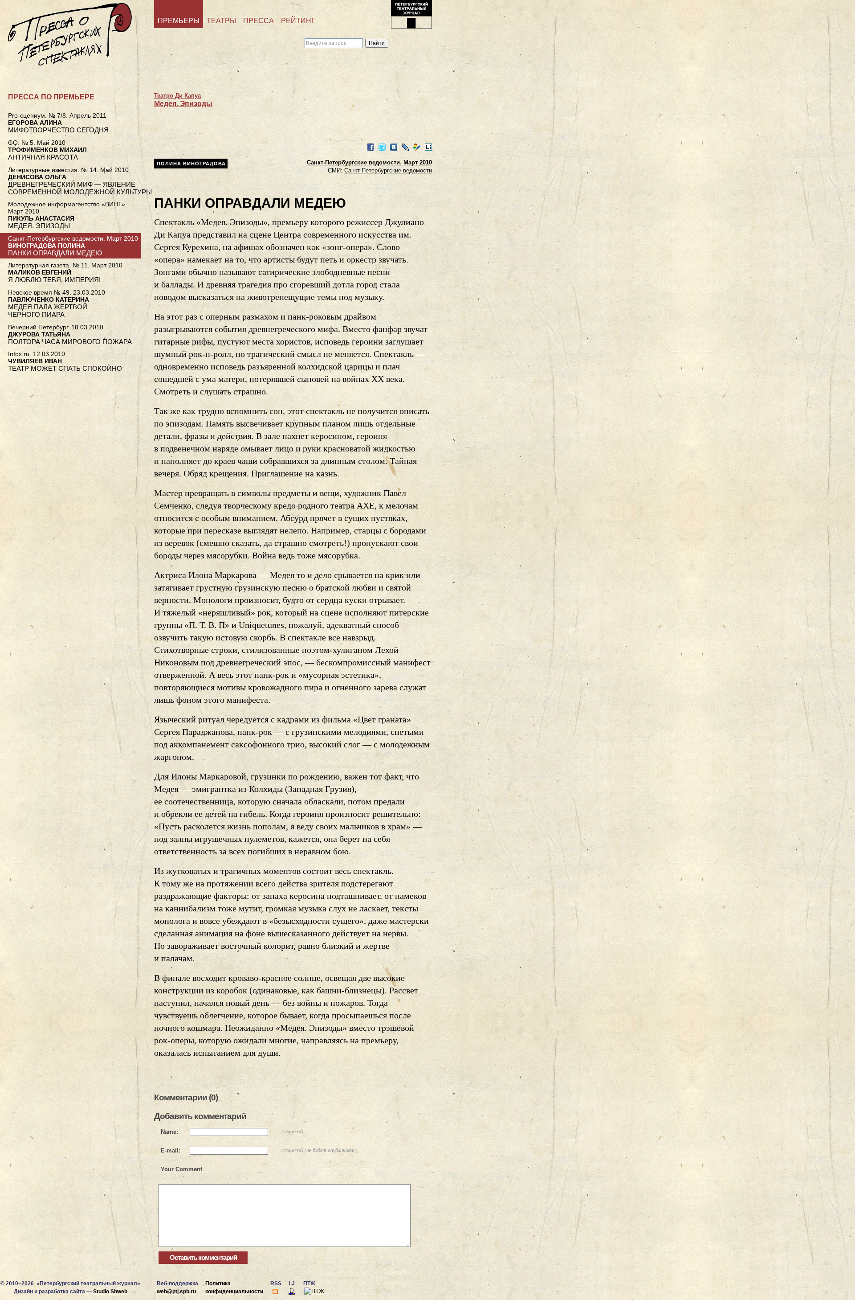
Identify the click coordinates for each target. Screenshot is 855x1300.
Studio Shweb (110, 1291)
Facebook (370, 147)
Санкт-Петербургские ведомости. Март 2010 (369, 162)
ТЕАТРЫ (221, 21)
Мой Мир (416, 147)
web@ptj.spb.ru (176, 1291)
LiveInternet (428, 147)
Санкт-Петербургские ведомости (388, 170)
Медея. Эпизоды (183, 103)
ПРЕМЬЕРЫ (179, 21)
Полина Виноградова (191, 163)
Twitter (382, 147)
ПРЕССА (258, 21)
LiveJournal (405, 147)
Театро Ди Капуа (177, 95)
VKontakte (393, 147)
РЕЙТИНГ (298, 21)
